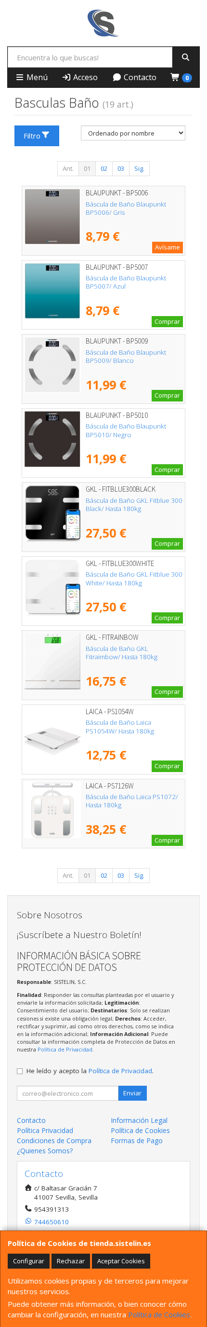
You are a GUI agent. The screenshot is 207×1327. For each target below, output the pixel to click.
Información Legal (139, 1120)
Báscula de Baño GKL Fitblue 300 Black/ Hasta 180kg (134, 504)
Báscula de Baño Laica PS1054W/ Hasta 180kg (120, 726)
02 (104, 168)
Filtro (32, 135)
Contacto (139, 77)
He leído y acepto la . (90, 1070)
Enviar (132, 1093)
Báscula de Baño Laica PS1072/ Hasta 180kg (132, 800)
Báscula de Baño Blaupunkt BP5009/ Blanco (126, 356)
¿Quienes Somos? (45, 1150)
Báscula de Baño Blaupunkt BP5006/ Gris (126, 208)
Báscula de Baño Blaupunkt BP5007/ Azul (126, 282)
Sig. (139, 168)
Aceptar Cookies (121, 1261)
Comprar (167, 321)
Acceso (84, 77)
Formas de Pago (137, 1140)
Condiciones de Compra (54, 1140)
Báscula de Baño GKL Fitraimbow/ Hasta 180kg (121, 652)
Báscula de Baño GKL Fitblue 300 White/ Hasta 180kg (134, 578)
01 (87, 168)
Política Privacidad (45, 1130)
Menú (36, 77)
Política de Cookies (159, 1314)
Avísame (167, 247)
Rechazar (71, 1261)
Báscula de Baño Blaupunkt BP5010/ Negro (126, 430)
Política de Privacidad (65, 1049)
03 (120, 168)
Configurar (28, 1261)
